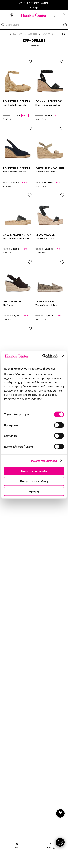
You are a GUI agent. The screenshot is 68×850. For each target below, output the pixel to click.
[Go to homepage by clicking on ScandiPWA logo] (34, 15)
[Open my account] (56, 15)
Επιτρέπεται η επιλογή (34, 481)
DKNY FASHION (12, 301)
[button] (3, 24)
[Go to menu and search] (5, 15)
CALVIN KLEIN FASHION (49, 168)
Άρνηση (34, 491)
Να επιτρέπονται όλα (34, 471)
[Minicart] (63, 15)
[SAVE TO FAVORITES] (30, 62)
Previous (3, 5)
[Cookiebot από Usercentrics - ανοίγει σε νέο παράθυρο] (43, 356)
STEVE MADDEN (45, 234)
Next (65, 5)
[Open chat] (60, 842)
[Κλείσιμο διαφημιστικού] (63, 356)
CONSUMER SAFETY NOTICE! (34, 3)
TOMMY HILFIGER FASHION (19, 101)
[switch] (59, 425)
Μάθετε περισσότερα (44, 460)
